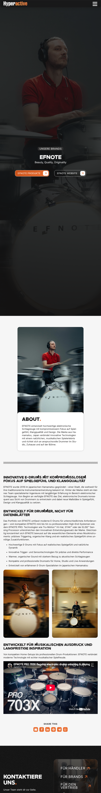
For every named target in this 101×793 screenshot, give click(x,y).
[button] (35, 729)
